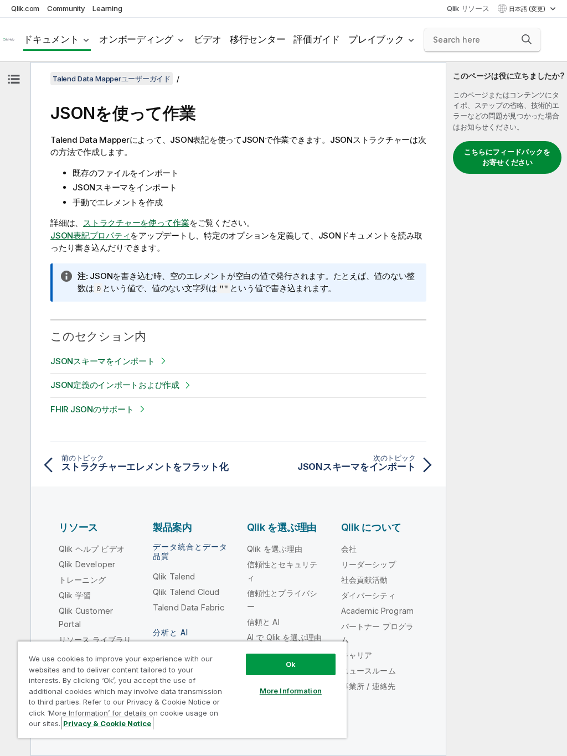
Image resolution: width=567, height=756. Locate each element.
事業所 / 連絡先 (368, 686)
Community (66, 8)
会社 (349, 548)
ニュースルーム (368, 670)
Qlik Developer (87, 564)
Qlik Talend (174, 576)
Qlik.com (25, 8)
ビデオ (207, 39)
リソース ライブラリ (95, 639)
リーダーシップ (368, 564)
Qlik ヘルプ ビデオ (92, 548)
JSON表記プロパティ (90, 235)
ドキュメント (51, 39)
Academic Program (377, 610)
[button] (526, 39)
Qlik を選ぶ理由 (275, 548)
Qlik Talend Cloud (186, 592)
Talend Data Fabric (188, 607)
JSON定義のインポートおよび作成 (114, 385)
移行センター (258, 39)
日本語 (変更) (528, 9)
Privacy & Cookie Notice (107, 723)
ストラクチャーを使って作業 (136, 223)
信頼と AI (263, 621)
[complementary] (506, 409)
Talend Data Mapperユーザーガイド (112, 78)
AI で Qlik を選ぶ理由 (284, 637)
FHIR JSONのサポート (92, 409)
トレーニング (82, 579)
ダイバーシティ (368, 595)
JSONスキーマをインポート (102, 361)
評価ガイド (316, 39)
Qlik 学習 (75, 595)
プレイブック (376, 39)
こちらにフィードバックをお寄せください (507, 157)
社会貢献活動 (364, 579)
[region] (182, 689)
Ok (291, 664)
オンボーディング (136, 39)
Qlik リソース (468, 8)
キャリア (357, 655)
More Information (291, 690)
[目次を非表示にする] (14, 79)
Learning (107, 8)
